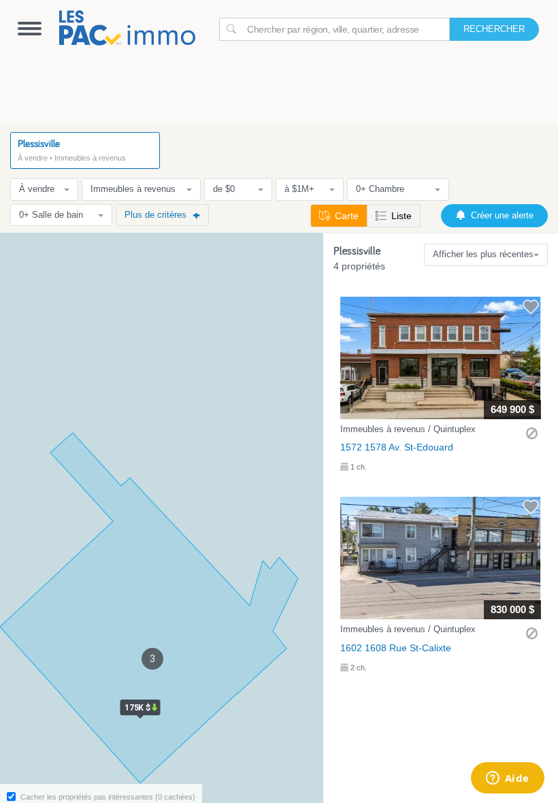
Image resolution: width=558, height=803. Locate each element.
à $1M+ (299, 189)
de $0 (224, 189)
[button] (440, 387)
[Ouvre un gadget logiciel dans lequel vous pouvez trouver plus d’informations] (507, 779)
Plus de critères (155, 215)
